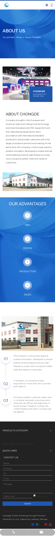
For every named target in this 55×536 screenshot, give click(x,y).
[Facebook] (32, 524)
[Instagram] (50, 524)
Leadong (35, 519)
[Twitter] (41, 524)
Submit (27, 503)
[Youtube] (45, 524)
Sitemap (43, 519)
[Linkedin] (37, 524)
